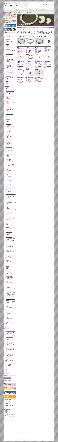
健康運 (7, 79)
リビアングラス (8, 287)
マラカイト (7, 271)
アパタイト (7, 115)
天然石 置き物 (7, 326)
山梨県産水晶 (8, 186)
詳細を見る (19, 52)
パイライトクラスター (9, 355)
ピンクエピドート (9, 234)
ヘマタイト (7, 266)
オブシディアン (8, 144)
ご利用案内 (35, 438)
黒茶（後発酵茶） (9, 365)
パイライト (7, 229)
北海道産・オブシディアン (10, 65)
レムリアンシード (9, 338)
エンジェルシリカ (9, 132)
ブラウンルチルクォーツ (10, 246)
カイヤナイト (8, 56)
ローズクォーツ (8, 313)
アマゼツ (7, 117)
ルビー (7, 51)
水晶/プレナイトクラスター (10, 348)
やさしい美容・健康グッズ (9, 360)
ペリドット (7, 267)
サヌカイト (7, 71)
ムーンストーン (8, 37)
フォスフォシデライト (9, 245)
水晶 (6, 185)
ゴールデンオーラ (9, 171)
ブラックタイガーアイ (9, 213)
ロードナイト (8, 314)
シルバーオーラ (8, 184)
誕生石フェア (7, 86)
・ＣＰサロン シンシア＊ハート (10, 405)
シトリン (7, 40)
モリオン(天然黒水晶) (9, 59)
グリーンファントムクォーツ (10, 340)
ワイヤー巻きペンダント (10, 324)
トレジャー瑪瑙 (7, 328)
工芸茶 (7, 369)
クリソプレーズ (8, 76)
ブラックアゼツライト (9, 114)
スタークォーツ (8, 62)
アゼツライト (8, 103)
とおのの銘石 (8, 225)
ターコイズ (7, 214)
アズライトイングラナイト (10, 102)
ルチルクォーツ (8, 288)
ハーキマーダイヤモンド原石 (10, 349)
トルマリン (7, 227)
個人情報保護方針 (21, 438)
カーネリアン (8, 45)
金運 (6, 82)
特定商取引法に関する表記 (29, 438)
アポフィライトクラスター (10, 342)
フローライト (8, 262)
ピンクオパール (8, 235)
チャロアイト (8, 39)
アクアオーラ (8, 97)
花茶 (6, 368)
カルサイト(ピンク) (9, 160)
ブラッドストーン (9, 255)
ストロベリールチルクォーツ (10, 196)
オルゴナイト (8, 359)
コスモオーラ (8, 169)
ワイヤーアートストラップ (10, 322)
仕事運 (7, 81)
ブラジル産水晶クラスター (10, 332)
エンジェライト (8, 131)
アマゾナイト (8, 42)
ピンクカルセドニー (9, 237)
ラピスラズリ (8, 49)
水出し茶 (7, 370)
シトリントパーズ (9, 180)
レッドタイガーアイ (9, 212)
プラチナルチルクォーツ (10, 247)
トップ (17, 438)
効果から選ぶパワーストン (9, 77)
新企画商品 (6, 316)
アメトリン (7, 121)
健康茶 (7, 366)
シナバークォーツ (9, 181)
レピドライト (8, 306)
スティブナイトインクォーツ (10, 192)
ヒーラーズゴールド (9, 232)
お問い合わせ (40, 438)
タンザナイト (8, 215)
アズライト (7, 101)
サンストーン (8, 175)
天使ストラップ (8, 319)
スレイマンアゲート (9, 201)
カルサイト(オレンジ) (9, 159)
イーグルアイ (8, 125)
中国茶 (6, 361)
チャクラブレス (7, 92)
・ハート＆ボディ (8, 403)
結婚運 (7, 84)
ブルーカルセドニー (9, 256)
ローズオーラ (8, 312)
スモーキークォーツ (9, 197)
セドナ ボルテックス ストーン (11, 202)
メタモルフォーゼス (9, 276)
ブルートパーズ (8, 257)
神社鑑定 (7, 317)
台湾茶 (6, 371)
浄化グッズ (6, 356)
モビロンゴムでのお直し (10, 91)
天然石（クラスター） (8, 329)
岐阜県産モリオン (9, 278)
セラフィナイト (8, 203)
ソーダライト (8, 35)
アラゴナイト (8, 122)
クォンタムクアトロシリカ (10, 164)
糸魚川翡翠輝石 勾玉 (47, 46)
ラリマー (7, 286)
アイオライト (8, 68)
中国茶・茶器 (7, 373)
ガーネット (7, 155)
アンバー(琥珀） (8, 124)
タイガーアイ (8, 208)
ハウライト (7, 230)
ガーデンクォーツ (9, 154)
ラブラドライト (8, 74)
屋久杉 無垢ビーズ (9, 36)
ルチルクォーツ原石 (9, 343)
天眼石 (7, 223)
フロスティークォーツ (9, 261)
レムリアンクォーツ (9, 307)
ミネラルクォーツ (9, 272)
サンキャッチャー (9, 318)
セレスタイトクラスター (10, 354)
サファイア (7, 46)
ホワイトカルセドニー (9, 269)
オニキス (7, 87)
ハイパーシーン (8, 228)
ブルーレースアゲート (9, 258)
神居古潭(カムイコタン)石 (10, 41)
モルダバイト (8, 281)
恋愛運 (7, 83)
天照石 (7, 224)
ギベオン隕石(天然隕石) (10, 161)
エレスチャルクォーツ (9, 130)
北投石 (7, 268)
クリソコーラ (8, 165)
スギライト (7, 55)
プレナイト (7, 260)
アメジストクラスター (9, 54)
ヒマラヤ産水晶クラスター (10, 331)
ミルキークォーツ (9, 273)
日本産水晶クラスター (9, 337)
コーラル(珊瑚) (8, 170)
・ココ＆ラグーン (8, 401)
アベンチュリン (8, 116)
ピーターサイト (8, 233)
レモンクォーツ (8, 308)
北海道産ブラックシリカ (10, 250)
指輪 (6, 323)
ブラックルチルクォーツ (10, 253)
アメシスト (7, 44)
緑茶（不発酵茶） (9, 364)
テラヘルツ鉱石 (8, 222)
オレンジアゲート (9, 147)
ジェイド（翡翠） (9, 176)
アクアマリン (8, 98)
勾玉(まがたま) (7, 327)
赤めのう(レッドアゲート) (10, 96)
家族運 (7, 78)
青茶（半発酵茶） (9, 363)
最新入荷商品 (7, 34)
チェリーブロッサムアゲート (10, 218)
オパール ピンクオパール (10, 50)
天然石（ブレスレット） (9, 93)
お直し (6, 88)
